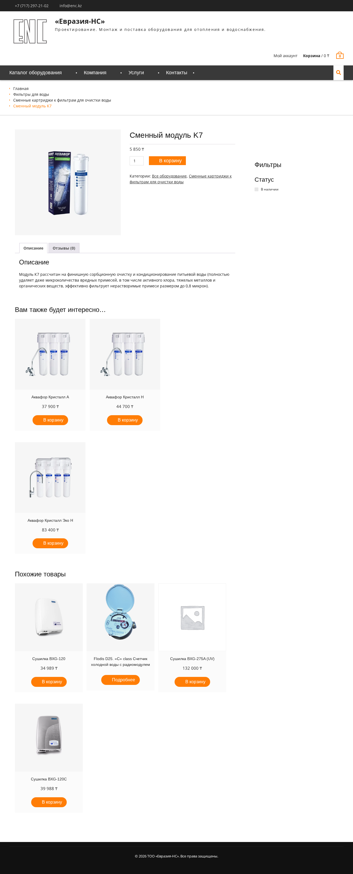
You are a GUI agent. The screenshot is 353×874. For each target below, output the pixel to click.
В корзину (170, 160)
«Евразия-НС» (80, 21)
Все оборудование (169, 176)
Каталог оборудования (35, 72)
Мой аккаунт (286, 55)
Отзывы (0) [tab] (64, 248)
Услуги (136, 72)
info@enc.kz (71, 5)
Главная (21, 88)
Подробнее (123, 679)
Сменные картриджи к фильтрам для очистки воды (62, 100)
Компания (95, 72)
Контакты (176, 72)
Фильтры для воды (31, 94)
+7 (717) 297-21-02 (32, 5)
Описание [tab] (33, 248)
